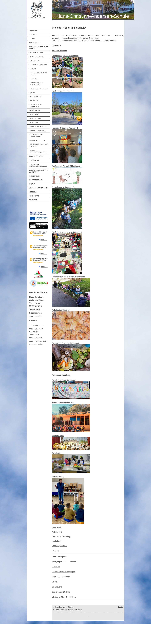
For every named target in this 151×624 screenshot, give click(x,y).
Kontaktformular (35, 344)
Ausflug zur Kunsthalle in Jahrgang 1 (67, 232)
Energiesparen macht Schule (64, 562)
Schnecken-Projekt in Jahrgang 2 (65, 343)
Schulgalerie (57, 587)
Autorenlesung (58, 476)
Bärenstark (56, 527)
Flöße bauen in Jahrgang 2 (63, 187)
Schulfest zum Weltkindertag (63, 380)
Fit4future (56, 567)
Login (120, 607)
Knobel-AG (56, 541)
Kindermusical (58, 436)
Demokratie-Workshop (61, 537)
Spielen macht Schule (61, 592)
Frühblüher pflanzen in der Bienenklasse (68, 277)
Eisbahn (55, 551)
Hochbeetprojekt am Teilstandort (65, 56)
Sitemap (71, 607)
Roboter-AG (57, 532)
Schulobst (56, 453)
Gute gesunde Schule (61, 577)
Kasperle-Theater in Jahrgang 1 (65, 128)
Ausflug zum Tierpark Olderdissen (66, 166)
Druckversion (61, 607)
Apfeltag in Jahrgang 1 (61, 310)
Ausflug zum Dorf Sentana (63, 91)
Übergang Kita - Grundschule (64, 597)
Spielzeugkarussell (59, 546)
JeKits (54, 582)
